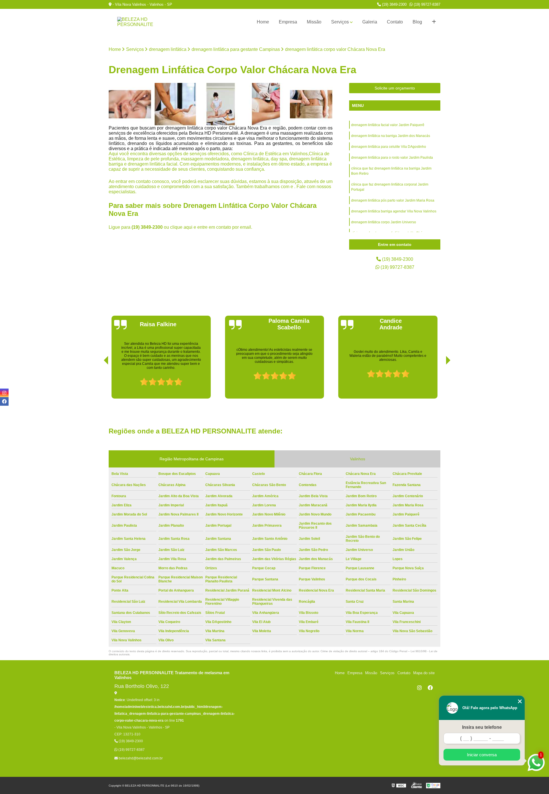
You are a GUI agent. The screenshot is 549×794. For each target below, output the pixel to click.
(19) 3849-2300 (394, 4)
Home (263, 21)
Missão (314, 21)
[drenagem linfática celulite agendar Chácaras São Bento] (266, 104)
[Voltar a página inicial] (137, 22)
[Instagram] (419, 687)
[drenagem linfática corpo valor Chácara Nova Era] (175, 104)
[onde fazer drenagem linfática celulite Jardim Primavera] (311, 104)
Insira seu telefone (482, 727)
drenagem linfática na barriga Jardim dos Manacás (390, 136)
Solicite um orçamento (395, 88)
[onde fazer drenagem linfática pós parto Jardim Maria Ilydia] (220, 104)
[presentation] (98, 382)
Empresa (288, 21)
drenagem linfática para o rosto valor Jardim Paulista (392, 158)
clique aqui (181, 227)
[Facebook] (430, 687)
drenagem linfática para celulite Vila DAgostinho (388, 147)
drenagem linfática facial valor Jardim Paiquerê (387, 125)
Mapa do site (424, 673)
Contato (395, 21)
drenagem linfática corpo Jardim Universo (383, 222)
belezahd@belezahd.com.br (140, 758)
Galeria (369, 21)
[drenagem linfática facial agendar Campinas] (130, 104)
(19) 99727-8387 (426, 4)
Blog (417, 21)
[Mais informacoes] (433, 22)
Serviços (340, 21)
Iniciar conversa (482, 754)
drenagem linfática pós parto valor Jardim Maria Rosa (392, 200)
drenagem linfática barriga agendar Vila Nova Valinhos (393, 211)
